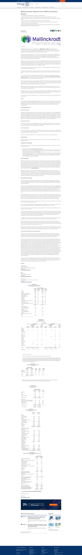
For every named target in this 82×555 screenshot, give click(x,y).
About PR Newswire (44, 549)
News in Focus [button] (19, 7)
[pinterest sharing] (58, 31)
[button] (41, 40)
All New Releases (56, 549)
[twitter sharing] (53, 31)
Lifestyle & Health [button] (37, 7)
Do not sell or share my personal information (58, 553)
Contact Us (18, 552)
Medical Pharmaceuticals (51, 527)
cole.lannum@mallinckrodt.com (25, 269)
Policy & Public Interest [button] (44, 7)
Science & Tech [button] (31, 7)
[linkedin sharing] (55, 31)
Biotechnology (57, 527)
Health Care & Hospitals (50, 521)
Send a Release (62, 1)
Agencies (31, 1)
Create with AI (31, 551)
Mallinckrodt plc (42, 48)
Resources (18, 1)
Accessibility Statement (45, 552)
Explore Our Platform (32, 549)
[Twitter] (19, 553)
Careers (43, 551)
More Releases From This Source (25, 532)
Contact (36, 4)
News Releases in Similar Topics (53, 529)
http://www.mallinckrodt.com (25, 497)
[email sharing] (60, 31)
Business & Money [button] (25, 7)
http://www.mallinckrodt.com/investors (37, 148)
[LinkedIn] (17, 553)
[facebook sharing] (51, 31)
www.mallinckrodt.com (34, 168)
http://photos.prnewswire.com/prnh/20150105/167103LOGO (32, 491)
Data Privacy (55, 551)
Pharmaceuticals (58, 520)
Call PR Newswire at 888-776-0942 (22, 549)
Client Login (57, 1)
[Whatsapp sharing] (56, 31)
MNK (48, 48)
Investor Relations (23, 1)
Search (63, 4)
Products (31, 4)
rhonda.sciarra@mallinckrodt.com (26, 276)
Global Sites (43, 553)
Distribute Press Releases (32, 552)
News (27, 4)
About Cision (43, 550)
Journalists (27, 1)
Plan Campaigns (31, 550)
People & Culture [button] (51, 7)
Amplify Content (31, 553)
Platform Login (56, 550)
